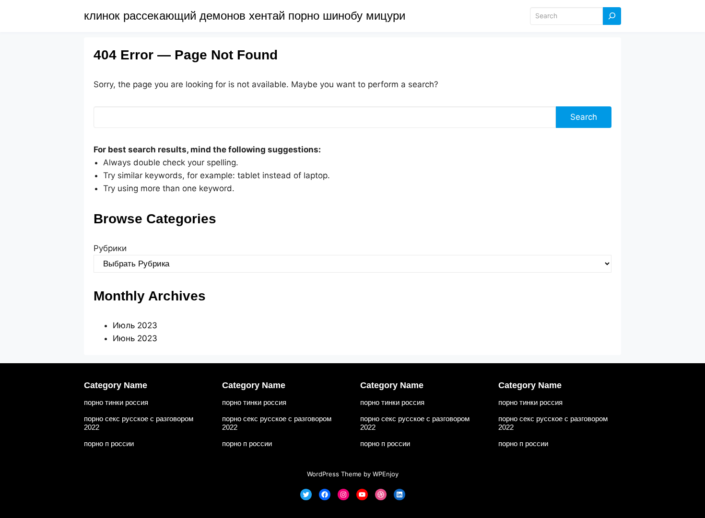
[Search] (612, 16)
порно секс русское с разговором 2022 (138, 422)
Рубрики (110, 248)
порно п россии (109, 443)
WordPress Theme (334, 474)
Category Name (115, 385)
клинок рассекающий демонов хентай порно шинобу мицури (244, 15)
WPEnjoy (386, 474)
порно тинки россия (116, 402)
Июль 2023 (135, 325)
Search (583, 117)
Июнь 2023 (135, 338)
